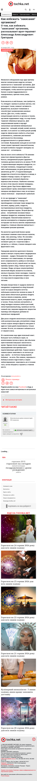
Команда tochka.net (9, 501)
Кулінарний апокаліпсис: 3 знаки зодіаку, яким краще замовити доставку (18, 692)
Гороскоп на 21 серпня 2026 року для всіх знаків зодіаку (18, 654)
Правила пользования (7, 770)
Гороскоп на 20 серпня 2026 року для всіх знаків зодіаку (18, 729)
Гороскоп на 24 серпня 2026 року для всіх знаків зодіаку (18, 546)
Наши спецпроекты (9, 498)
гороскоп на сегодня (18, 464)
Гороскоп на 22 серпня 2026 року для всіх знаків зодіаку (18, 618)
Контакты (6, 489)
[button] (30, 9)
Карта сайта (7, 492)
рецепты (18, 472)
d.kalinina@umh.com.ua (7, 764)
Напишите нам (7, 486)
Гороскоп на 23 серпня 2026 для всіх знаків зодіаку (17, 582)
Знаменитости (6, 14)
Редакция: (4, 763)
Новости (15, 14)
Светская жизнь (25, 14)
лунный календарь (18, 466)
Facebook (22, 387)
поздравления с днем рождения (18, 469)
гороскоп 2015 (18, 461)
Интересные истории (14, 400)
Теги (4, 457)
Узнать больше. (5, 776)
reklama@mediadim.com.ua (8, 758)
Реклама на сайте (8, 495)
